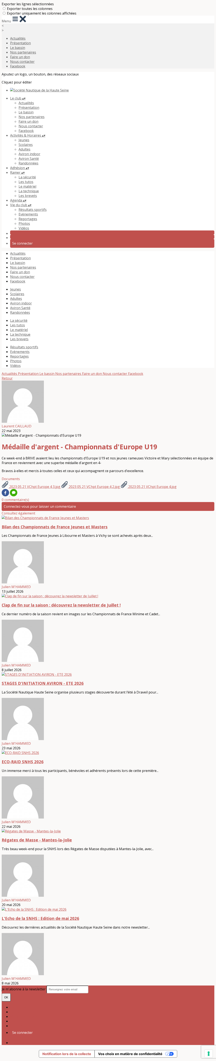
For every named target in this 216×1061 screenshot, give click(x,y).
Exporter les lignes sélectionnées (28, 4)
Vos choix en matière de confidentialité (130, 1054)
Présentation (20, 43)
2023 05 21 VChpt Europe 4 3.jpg (34, 486)
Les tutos (26, 181)
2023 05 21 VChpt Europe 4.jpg (152, 486)
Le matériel (27, 186)
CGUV (14, 1021)
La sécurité (27, 177)
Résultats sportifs (33, 209)
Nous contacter (22, 61)
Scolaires (26, 144)
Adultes (24, 149)
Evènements (28, 214)
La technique (29, 191)
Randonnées (28, 163)
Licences (16, 1012)
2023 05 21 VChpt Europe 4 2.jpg (94, 486)
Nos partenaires (23, 52)
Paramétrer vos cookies (29, 1025)
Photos (24, 223)
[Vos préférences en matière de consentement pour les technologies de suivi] (209, 1054)
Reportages (28, 219)
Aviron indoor (29, 154)
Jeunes (24, 140)
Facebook (17, 66)
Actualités (18, 38)
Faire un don (20, 57)
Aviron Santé (29, 158)
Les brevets (28, 195)
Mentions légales (23, 1016)
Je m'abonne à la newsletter (24, 989)
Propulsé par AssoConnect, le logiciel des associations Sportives (60, 1042)
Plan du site (19, 1007)
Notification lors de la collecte (66, 1054)
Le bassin (17, 47)
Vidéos (24, 228)
